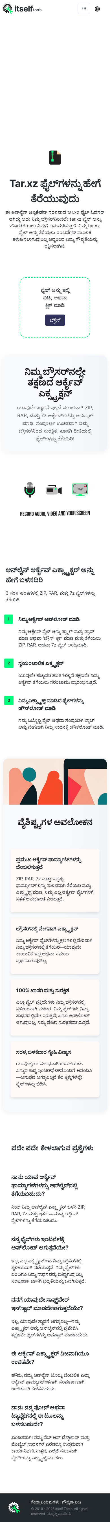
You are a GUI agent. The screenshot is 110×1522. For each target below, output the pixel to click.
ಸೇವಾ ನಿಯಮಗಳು (45, 1502)
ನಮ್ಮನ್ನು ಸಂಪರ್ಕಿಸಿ (59, 1514)
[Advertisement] (55, 74)
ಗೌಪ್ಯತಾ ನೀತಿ (71, 1502)
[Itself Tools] (55, 503)
